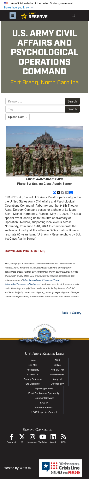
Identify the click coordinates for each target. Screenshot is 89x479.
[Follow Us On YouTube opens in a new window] (42, 438)
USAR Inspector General (44, 412)
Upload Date (16, 117)
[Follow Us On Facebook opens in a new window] (11, 438)
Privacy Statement (33, 379)
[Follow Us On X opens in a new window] (22, 438)
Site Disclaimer (32, 383)
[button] (19, 7)
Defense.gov (57, 383)
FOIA (57, 360)
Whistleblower (57, 374)
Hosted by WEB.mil (18, 468)
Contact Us (32, 374)
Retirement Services (44, 398)
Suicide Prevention (44, 407)
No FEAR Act (57, 369)
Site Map (33, 365)
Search (72, 101)
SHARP (44, 402)
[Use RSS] (63, 438)
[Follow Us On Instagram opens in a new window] (32, 438)
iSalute (57, 365)
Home (33, 360)
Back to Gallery (71, 313)
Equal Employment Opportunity (43, 393)
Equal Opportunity (44, 388)
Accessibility (33, 369)
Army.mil (57, 379)
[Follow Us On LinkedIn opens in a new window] (53, 438)
